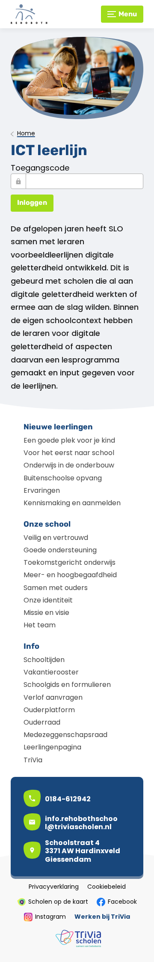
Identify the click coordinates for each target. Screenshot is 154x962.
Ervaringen (42, 490)
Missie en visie (46, 612)
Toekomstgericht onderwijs (70, 562)
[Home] (47, 14)
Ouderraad (42, 722)
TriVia (33, 760)
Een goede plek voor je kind (69, 440)
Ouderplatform (49, 710)
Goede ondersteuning (60, 550)
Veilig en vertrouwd (56, 537)
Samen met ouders (56, 588)
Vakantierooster (51, 672)
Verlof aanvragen (53, 697)
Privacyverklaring (54, 887)
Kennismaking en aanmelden (72, 503)
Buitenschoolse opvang (63, 478)
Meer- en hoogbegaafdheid (70, 575)
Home (26, 134)
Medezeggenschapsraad (65, 735)
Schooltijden (44, 660)
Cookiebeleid (106, 887)
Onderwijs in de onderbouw (69, 465)
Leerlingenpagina (52, 747)
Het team (40, 625)
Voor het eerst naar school (69, 453)
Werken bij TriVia (102, 917)
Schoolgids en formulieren (67, 684)
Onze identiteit (48, 600)
